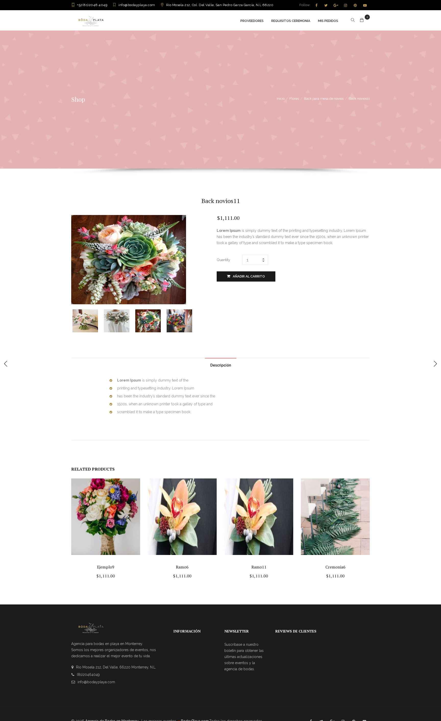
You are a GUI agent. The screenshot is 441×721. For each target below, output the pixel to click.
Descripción (220, 365)
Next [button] (194, 320)
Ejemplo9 (105, 567)
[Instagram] (345, 5)
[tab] (220, 364)
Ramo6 (182, 567)
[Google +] (336, 5)
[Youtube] (365, 5)
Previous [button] (75, 320)
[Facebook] (316, 5)
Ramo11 (258, 567)
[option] (88, 320)
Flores (294, 98)
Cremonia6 (335, 567)
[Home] (91, 20)
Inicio (281, 98)
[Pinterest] (355, 5)
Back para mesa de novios (324, 98)
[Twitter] (326, 5)
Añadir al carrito (249, 276)
